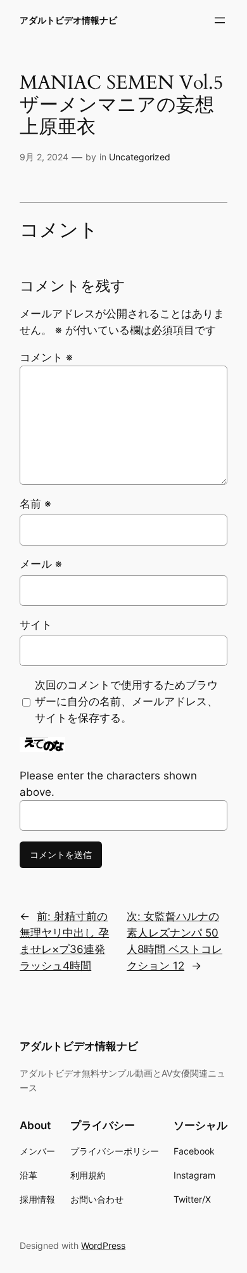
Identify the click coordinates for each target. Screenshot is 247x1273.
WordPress (103, 1245)
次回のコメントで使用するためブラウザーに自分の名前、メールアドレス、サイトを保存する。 (126, 701)
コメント (46, 357)
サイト (36, 624)
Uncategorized (139, 156)
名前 (35, 503)
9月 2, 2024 (44, 156)
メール (41, 564)
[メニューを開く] (219, 20)
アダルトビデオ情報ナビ (68, 20)
